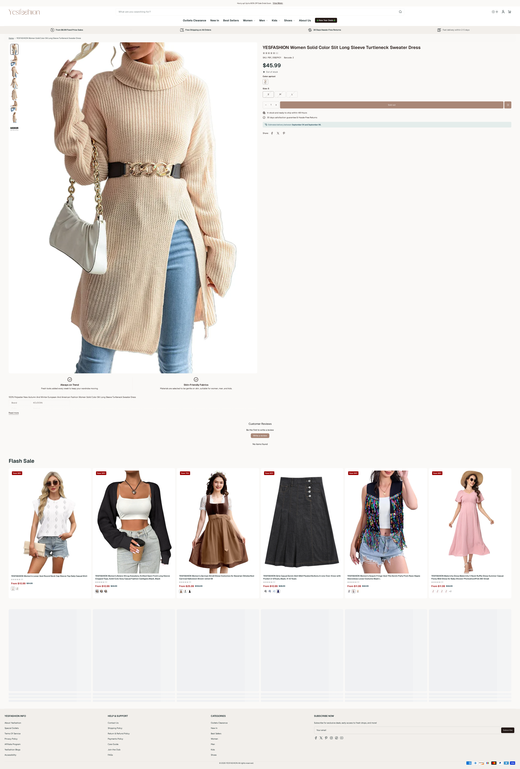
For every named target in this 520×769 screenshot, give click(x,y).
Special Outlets (12, 728)
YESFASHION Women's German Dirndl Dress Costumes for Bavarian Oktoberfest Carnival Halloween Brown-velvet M (216, 577)
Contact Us (113, 723)
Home (11, 38)
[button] (509, 12)
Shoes (214, 755)
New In (214, 728)
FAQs (110, 755)
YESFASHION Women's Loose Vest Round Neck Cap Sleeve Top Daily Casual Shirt (49, 576)
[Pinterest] (326, 738)
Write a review (260, 435)
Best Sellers (216, 733)
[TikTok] (336, 738)
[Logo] (24, 12)
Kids (213, 749)
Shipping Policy (115, 728)
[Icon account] (503, 11)
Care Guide (113, 744)
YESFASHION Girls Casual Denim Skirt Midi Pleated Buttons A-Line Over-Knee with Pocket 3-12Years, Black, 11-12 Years (302, 577)
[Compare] (507, 104)
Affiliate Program (12, 744)
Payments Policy (115, 738)
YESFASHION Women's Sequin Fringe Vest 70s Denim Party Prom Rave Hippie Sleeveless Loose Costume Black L (383, 577)
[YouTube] (341, 738)
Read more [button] (14, 412)
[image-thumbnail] (14, 49)
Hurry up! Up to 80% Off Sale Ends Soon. (254, 3)
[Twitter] (321, 738)
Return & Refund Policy (119, 733)
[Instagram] (331, 738)
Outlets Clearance (219, 723)
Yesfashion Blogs (12, 749)
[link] (249, 20)
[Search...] (400, 12)
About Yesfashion (13, 723)
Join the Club (114, 749)
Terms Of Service (12, 733)
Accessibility (10, 755)
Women (214, 738)
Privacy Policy (11, 738)
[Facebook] (316, 738)
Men (213, 744)
